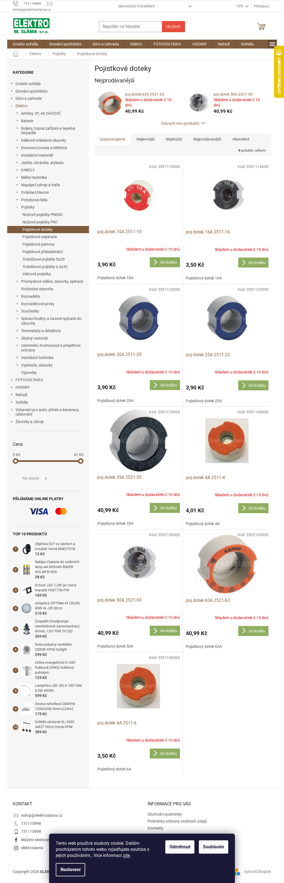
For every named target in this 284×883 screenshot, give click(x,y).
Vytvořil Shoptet (257, 871)
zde (126, 855)
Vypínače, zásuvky (37, 365)
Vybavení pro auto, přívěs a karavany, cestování (47, 412)
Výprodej (28, 372)
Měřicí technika (34, 177)
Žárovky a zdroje (30, 421)
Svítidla (22, 402)
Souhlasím (213, 846)
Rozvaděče (30, 296)
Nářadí (21, 395)
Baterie (27, 121)
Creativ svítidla (28, 84)
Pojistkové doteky (37, 229)
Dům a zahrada (29, 98)
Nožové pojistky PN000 (42, 214)
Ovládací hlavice (35, 192)
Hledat (173, 26)
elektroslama (32, 848)
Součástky (30, 311)
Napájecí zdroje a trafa (40, 185)
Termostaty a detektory (41, 331)
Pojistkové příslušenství (42, 252)
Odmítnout (179, 846)
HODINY (23, 387)
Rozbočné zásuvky (37, 289)
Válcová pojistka (36, 274)
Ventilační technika (37, 357)
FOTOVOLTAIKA (29, 380)
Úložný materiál (34, 338)
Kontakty (155, 828)
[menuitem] (25, 44)
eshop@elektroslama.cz (41, 815)
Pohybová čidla (34, 200)
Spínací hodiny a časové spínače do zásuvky (51, 320)
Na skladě (34, 478)
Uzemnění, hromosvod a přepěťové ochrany (50, 347)
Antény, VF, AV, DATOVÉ (41, 113)
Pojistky (28, 207)
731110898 (31, 823)
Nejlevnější (145, 139)
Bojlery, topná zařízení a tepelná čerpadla (48, 130)
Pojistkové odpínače (39, 237)
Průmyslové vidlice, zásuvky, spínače (52, 281)
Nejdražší (174, 139)
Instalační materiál (37, 155)
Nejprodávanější (207, 139)
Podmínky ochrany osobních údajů (177, 821)
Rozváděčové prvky (37, 304)
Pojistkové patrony (38, 244)
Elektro (21, 106)
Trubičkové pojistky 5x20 (43, 259)
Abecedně (240, 139)
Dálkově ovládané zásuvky (43, 140)
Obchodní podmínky (136, 6)
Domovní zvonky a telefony (44, 148)
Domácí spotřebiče (31, 91)
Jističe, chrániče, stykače (42, 163)
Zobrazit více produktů (180, 123)
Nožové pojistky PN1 (40, 222)
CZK (240, 6)
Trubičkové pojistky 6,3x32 (45, 266)
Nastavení (70, 869)
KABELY (28, 170)
